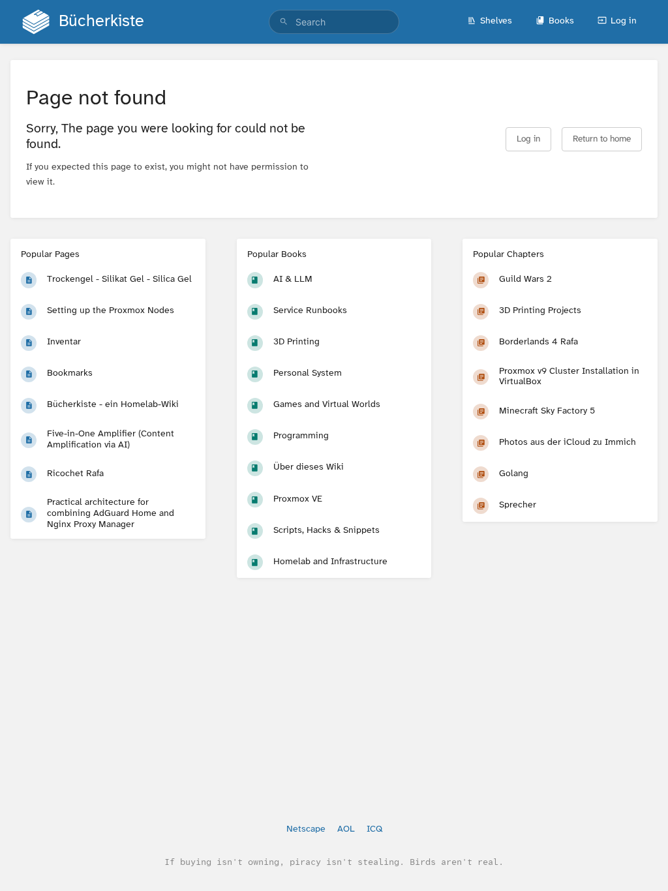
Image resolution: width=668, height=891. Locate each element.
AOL (346, 829)
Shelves (496, 21)
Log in (624, 21)
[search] (334, 22)
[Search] (283, 21)
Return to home (602, 138)
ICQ (374, 829)
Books (561, 21)
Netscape (306, 829)
